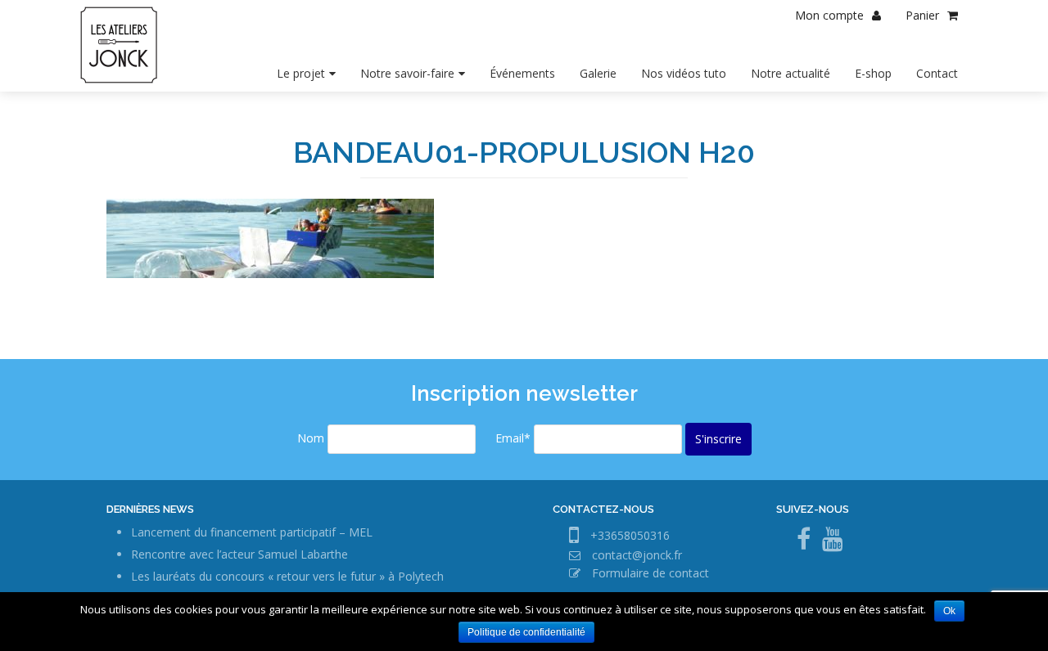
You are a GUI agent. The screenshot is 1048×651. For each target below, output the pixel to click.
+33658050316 (630, 535)
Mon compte (829, 15)
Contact (937, 73)
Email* (513, 438)
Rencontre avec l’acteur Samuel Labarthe (239, 554)
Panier (922, 15)
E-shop (873, 73)
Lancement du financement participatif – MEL (252, 532)
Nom (310, 438)
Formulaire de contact (650, 573)
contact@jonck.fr (637, 555)
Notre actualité (790, 73)
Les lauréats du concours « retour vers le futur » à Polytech (287, 576)
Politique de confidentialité (526, 632)
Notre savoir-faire (407, 73)
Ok (949, 611)
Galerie (598, 73)
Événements (522, 73)
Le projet (301, 73)
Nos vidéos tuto (683, 73)
